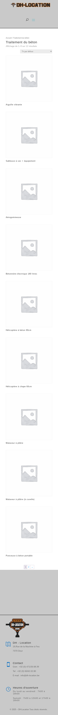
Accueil (9, 38)
